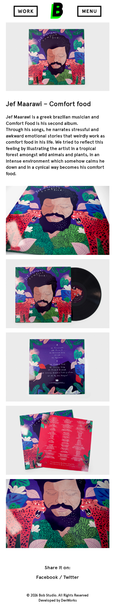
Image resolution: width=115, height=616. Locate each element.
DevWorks (69, 600)
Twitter (71, 577)
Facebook (47, 577)
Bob (56, 10)
